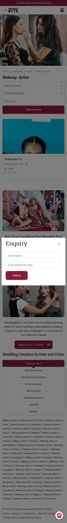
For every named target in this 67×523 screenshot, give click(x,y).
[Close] (59, 244)
